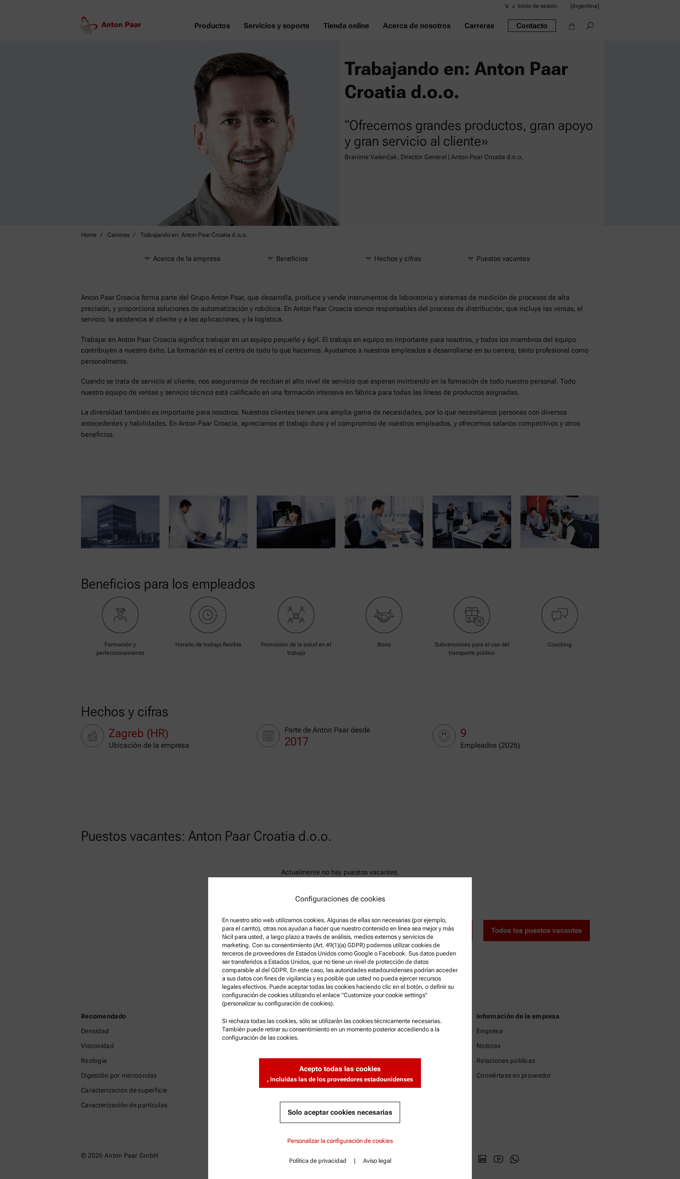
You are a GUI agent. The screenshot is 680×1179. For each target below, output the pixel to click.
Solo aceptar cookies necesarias (340, 1112)
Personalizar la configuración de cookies (340, 1140)
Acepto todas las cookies (340, 1074)
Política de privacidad (317, 1160)
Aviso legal (377, 1160)
